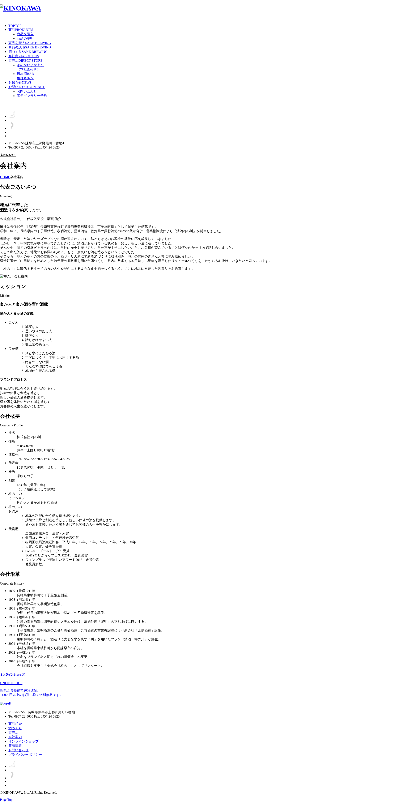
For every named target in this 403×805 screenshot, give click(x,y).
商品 (20, 29)
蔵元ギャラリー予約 (32, 96)
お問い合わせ (26, 87)
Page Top (6, 799)
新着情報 (15, 746)
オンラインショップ (23, 741)
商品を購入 (25, 34)
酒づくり (28, 51)
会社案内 (23, 56)
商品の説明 (25, 38)
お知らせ (19, 82)
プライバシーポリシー (25, 754)
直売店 (25, 60)
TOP (14, 25)
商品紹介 (15, 724)
